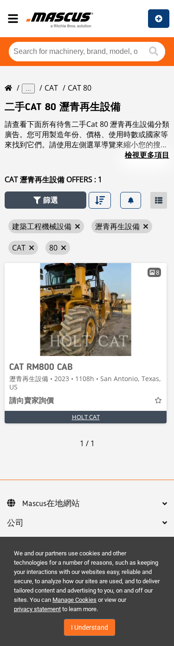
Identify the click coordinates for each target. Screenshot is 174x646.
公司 (15, 523)
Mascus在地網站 (51, 504)
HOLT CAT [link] (86, 417)
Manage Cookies (74, 599)
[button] (45, 200)
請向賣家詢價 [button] (31, 401)
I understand (89, 627)
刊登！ (158, 18)
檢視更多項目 (147, 155)
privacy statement (37, 609)
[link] (86, 309)
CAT (51, 88)
